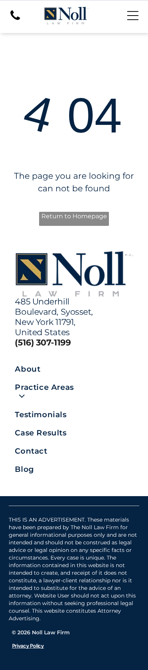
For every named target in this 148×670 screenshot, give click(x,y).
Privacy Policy (28, 646)
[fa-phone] (15, 19)
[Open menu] (133, 15)
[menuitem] (44, 369)
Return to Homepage (74, 216)
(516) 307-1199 (43, 342)
